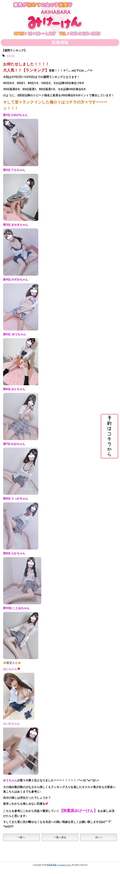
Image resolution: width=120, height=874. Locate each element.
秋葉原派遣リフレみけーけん (59, 865)
